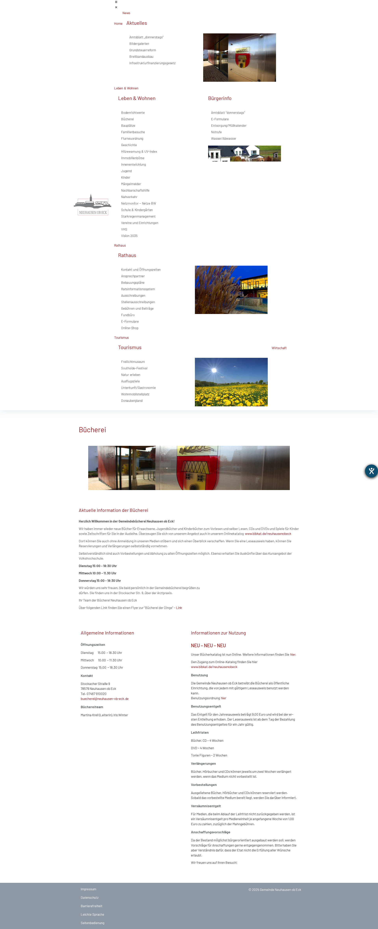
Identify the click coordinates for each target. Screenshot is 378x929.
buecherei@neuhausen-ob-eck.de (105, 698)
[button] (209, 5)
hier (223, 698)
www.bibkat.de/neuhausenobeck (268, 533)
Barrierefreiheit (91, 906)
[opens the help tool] (371, 470)
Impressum (88, 889)
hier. (292, 654)
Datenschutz (90, 897)
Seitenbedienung (92, 923)
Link (179, 608)
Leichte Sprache (92, 914)
